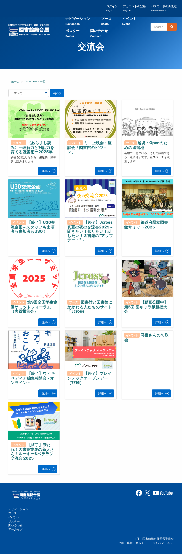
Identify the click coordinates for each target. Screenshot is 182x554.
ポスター (72, 33)
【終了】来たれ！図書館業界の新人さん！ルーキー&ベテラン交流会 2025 (32, 451)
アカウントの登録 (134, 8)
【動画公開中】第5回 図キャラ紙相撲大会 (146, 306)
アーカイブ (15, 529)
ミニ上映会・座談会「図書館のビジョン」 (89, 147)
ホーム (15, 81)
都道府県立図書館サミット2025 (146, 224)
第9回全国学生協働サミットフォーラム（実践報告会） (34, 306)
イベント (129, 21)
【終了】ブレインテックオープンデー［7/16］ (89, 378)
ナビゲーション (77, 21)
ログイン (112, 8)
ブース (106, 21)
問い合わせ (99, 33)
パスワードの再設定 (164, 8)
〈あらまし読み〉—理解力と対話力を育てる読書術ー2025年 (32, 147)
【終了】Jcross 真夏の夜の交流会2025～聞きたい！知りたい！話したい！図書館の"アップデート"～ (90, 231)
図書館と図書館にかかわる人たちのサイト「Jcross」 (90, 306)
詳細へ (46, 171)
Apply (57, 93)
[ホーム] (30, 30)
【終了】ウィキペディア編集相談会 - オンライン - (33, 378)
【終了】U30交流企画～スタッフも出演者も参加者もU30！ (33, 227)
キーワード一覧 (36, 81)
